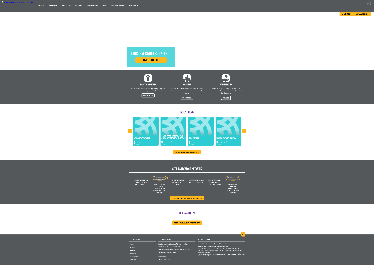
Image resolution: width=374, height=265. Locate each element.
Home (132, 244)
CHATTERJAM (133, 6)
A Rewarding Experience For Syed (178, 182)
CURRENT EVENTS (92, 6)
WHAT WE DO (53, 6)
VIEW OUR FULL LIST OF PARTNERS (187, 223)
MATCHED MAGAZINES (118, 6)
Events (132, 247)
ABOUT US (41, 6)
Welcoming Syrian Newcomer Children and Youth (159, 188)
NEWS (104, 6)
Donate (132, 250)
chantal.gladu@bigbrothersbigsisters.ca (176, 249)
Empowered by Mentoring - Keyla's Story (141, 182)
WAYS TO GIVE (66, 6)
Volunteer (133, 253)
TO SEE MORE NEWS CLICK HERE (187, 152)
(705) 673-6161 (171, 252)
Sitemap (133, 259)
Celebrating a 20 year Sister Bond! (196, 181)
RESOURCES (79, 6)
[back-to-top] (243, 234)
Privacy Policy (134, 256)
